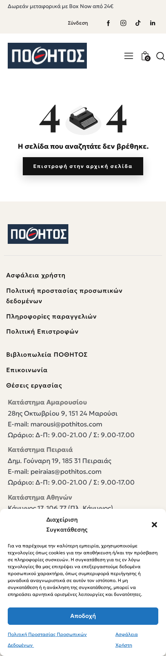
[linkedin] (152, 23)
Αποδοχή (83, 615)
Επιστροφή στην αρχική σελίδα (83, 166)
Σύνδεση (78, 23)
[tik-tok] (138, 23)
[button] (154, 524)
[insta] (123, 23)
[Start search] (161, 56)
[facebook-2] (108, 23)
